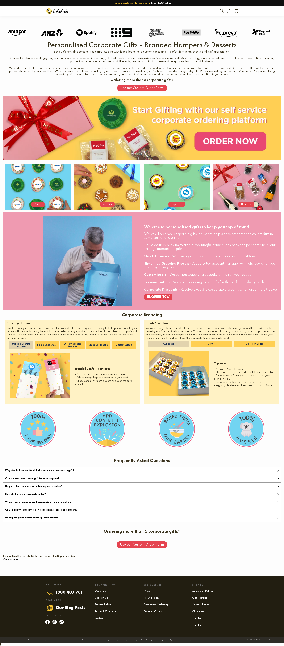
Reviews (100, 618)
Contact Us (101, 598)
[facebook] (47, 623)
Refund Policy (151, 598)
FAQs (146, 591)
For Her (196, 618)
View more (9, 559)
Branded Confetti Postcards (21, 345)
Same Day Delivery (203, 591)
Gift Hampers (200, 598)
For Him (196, 625)
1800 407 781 (69, 592)
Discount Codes (152, 611)
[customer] (229, 11)
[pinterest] (61, 623)
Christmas (198, 611)
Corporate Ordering (155, 604)
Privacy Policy (103, 604)
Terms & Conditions (106, 611)
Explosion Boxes (254, 344)
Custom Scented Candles (73, 345)
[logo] (58, 11)
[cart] (235, 11)
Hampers (246, 204)
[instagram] (54, 623)
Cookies (107, 204)
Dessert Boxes (200, 604)
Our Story (100, 591)
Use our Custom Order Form (142, 88)
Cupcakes (176, 204)
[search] (222, 11)
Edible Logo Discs (47, 345)
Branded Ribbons (98, 345)
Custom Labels (124, 345)
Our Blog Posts (70, 608)
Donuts (38, 204)
